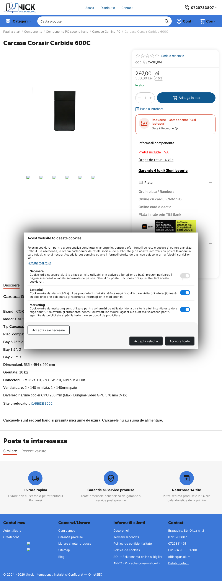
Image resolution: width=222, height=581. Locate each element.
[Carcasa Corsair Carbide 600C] (64, 111)
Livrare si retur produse (74, 543)
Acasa (89, 8)
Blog (61, 556)
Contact (127, 8)
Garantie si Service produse (110, 490)
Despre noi (121, 530)
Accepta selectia (146, 341)
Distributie (108, 8)
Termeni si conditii (126, 537)
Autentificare (12, 530)
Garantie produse (70, 537)
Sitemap (64, 550)
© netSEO (95, 574)
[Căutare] (167, 21)
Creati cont (11, 537)
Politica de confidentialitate (132, 543)
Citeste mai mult (39, 262)
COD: (138, 62)
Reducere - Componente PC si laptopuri (174, 121)
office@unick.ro (179, 556)
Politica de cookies (126, 550)
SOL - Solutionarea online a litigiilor (137, 556)
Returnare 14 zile (186, 490)
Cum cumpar (67, 530)
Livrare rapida (35, 490)
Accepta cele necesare (48, 330)
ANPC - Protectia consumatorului (136, 563)
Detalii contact (178, 563)
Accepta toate (180, 341)
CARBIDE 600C (42, 403)
